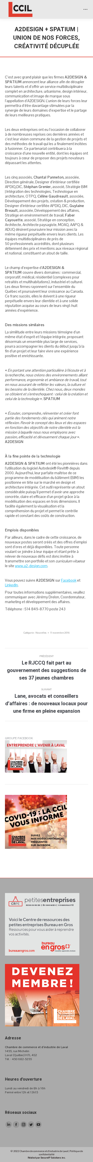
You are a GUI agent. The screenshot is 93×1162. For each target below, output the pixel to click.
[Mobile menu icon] (85, 9)
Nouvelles (40, 632)
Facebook (68, 580)
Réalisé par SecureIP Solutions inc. (46, 1157)
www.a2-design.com (31, 565)
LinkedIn (11, 585)
